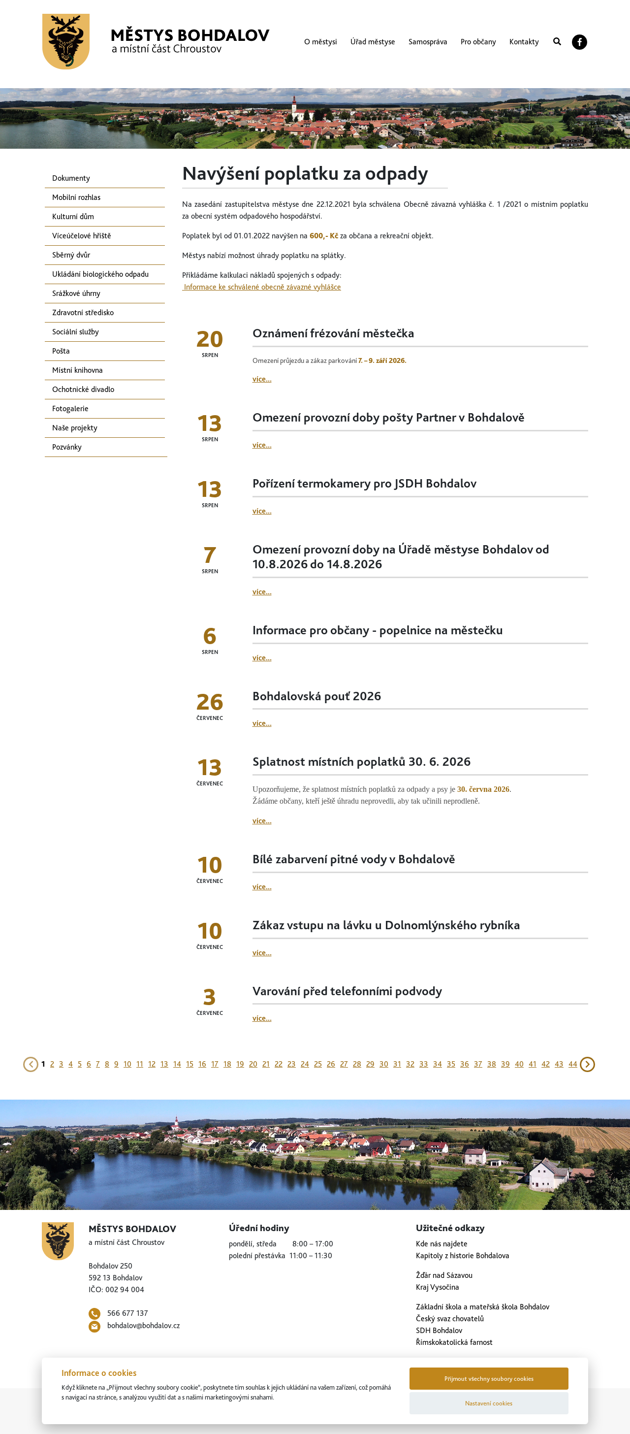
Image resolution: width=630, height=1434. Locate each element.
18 (227, 1064)
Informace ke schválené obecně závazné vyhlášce (261, 287)
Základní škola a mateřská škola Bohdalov (482, 1306)
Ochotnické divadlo (83, 389)
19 (240, 1064)
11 (139, 1064)
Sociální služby (75, 331)
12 (152, 1064)
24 (305, 1064)
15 (189, 1064)
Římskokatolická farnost (454, 1342)
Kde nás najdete (442, 1243)
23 (291, 1064)
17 (215, 1064)
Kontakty (524, 41)
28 (357, 1064)
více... (262, 379)
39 (505, 1064)
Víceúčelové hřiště (81, 235)
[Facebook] (580, 42)
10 (127, 1064)
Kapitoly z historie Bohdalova (462, 1255)
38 (491, 1064)
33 (423, 1064)
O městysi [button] (320, 41)
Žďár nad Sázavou (444, 1275)
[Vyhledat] (557, 41)
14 (177, 1064)
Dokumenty (71, 178)
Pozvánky (67, 447)
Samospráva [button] (428, 41)
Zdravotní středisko (83, 312)
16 (202, 1064)
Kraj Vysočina (437, 1287)
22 (279, 1064)
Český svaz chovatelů (450, 1318)
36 (464, 1064)
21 (266, 1064)
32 (410, 1064)
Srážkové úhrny (76, 293)
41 (532, 1064)
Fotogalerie (70, 408)
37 (478, 1064)
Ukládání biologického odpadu (100, 274)
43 (559, 1064)
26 (331, 1064)
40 (519, 1064)
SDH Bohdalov (439, 1330)
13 (164, 1064)
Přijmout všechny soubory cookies (489, 1378)
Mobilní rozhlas (76, 197)
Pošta (61, 351)
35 (451, 1064)
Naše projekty (74, 427)
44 (572, 1064)
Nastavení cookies (488, 1403)
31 (397, 1064)
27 (344, 1064)
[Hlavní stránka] (156, 41)
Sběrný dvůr (71, 255)
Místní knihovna (77, 370)
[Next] (588, 1063)
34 (437, 1064)
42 (545, 1064)
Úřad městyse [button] (372, 41)
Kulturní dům (73, 216)
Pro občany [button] (478, 41)
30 (383, 1064)
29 (370, 1064)
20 (253, 1064)
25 (318, 1064)
